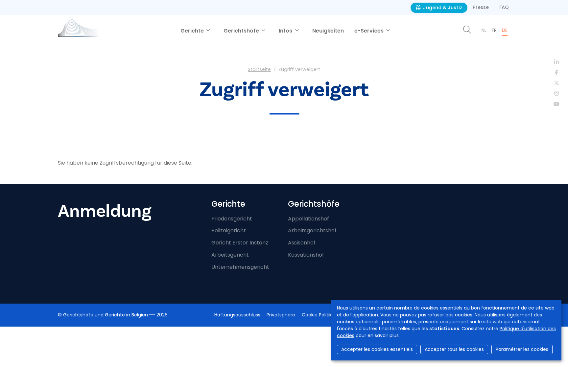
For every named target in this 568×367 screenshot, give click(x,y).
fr (494, 30)
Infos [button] (286, 30)
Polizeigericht (228, 230)
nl (484, 30)
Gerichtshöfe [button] (242, 30)
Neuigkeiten (328, 30)
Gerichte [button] (192, 30)
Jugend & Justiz (442, 7)
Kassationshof (306, 255)
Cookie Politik (317, 314)
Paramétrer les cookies (522, 349)
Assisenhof (302, 242)
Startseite (259, 69)
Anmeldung (105, 211)
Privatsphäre (281, 314)
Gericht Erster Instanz (239, 242)
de (505, 30)
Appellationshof (308, 218)
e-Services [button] (369, 30)
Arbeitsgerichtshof (312, 230)
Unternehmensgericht (240, 267)
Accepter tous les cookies (454, 349)
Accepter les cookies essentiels (377, 349)
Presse (481, 7)
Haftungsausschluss (237, 314)
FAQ (504, 7)
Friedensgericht (231, 218)
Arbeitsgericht (230, 255)
